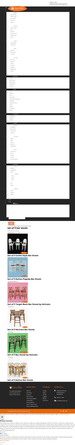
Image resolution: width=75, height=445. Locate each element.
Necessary (4, 433)
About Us (28, 390)
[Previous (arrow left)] (0, 444)
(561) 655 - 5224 (53, 2)
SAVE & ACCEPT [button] (4, 440)
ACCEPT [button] (61, 414)
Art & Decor (45, 400)
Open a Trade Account (31, 404)
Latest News (29, 392)
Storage (44, 394)
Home (9, 226)
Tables (44, 392)
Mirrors (44, 398)
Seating (44, 390)
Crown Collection (30, 402)
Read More (67, 414)
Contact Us (28, 394)
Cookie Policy (29, 400)
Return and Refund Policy (32, 406)
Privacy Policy (29, 396)
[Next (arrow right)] (2, 444)
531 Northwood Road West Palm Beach (58, 4)
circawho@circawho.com (61, 400)
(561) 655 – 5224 (60, 397)
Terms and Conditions (31, 398)
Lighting (45, 396)
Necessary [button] (3, 432)
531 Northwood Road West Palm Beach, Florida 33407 (61, 392)
